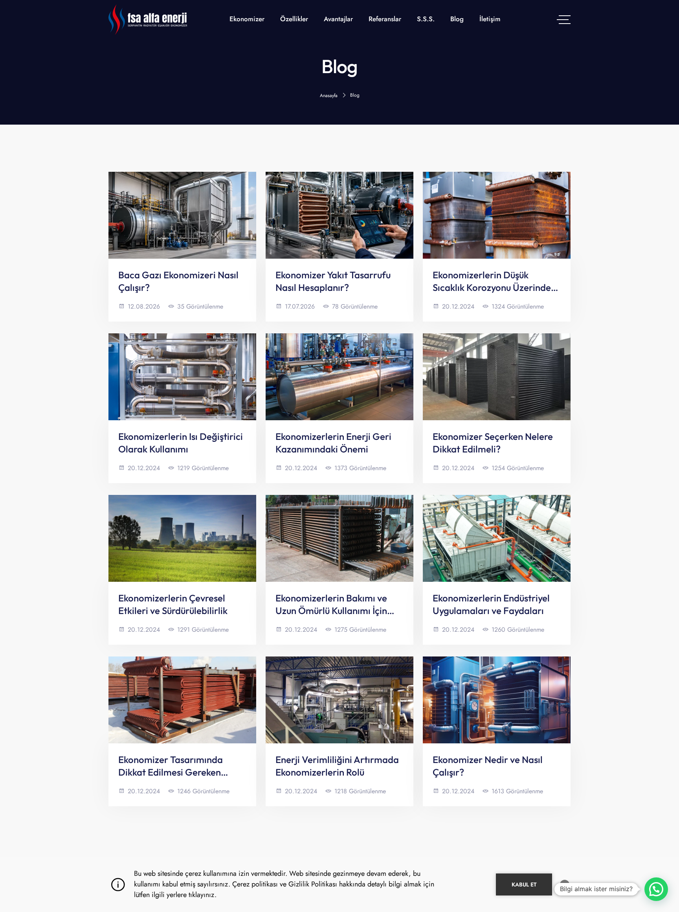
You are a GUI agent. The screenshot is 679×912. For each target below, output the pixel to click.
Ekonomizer (246, 19)
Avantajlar (338, 19)
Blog (457, 19)
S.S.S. (426, 19)
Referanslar (385, 19)
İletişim (490, 19)
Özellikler (294, 19)
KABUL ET (524, 884)
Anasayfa (329, 95)
